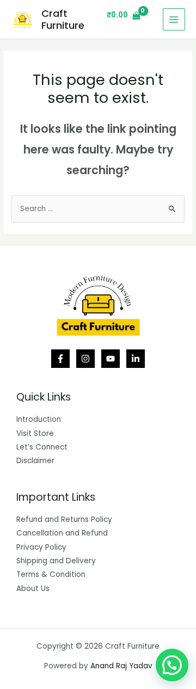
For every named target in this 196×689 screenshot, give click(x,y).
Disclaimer (35, 461)
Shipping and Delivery (56, 561)
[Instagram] (85, 358)
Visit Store (35, 433)
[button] (172, 665)
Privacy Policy (41, 547)
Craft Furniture (62, 19)
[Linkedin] (135, 358)
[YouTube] (110, 358)
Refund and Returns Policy (64, 519)
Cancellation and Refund (62, 533)
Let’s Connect (42, 447)
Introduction (38, 419)
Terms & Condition (50, 574)
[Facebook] (60, 358)
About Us (33, 588)
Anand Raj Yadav (121, 666)
